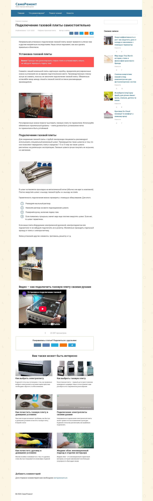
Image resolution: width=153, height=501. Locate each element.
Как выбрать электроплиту (29, 378)
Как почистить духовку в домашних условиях (28, 451)
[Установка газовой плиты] (56, 102)
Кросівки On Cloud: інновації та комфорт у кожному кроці (124, 113)
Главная (21, 13)
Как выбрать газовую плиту (71, 378)
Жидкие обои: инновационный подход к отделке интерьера (72, 451)
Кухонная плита (50, 30)
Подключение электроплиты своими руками (72, 413)
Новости (69, 13)
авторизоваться (60, 478)
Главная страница (21, 21)
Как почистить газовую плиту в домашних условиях (31, 413)
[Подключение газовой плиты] (56, 169)
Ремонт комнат (55, 13)
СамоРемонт (26, 4)
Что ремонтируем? (37, 13)
